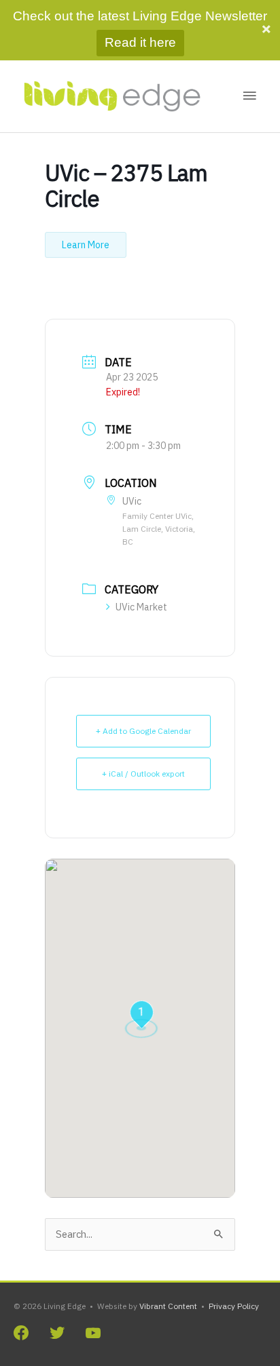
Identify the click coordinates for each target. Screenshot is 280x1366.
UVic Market (141, 607)
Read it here (140, 42)
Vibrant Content (168, 1306)
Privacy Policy (234, 1306)
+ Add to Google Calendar (143, 731)
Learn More (85, 245)
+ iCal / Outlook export (143, 773)
